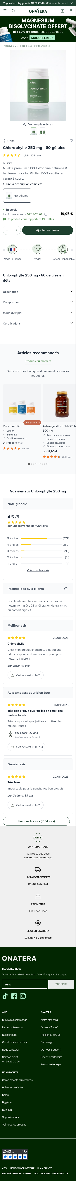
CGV (4, 1168)
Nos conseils (9, 1034)
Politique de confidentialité (51, 1173)
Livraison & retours (13, 1027)
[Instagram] (23, 996)
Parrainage (47, 1042)
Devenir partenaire (51, 1057)
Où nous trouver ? (51, 1049)
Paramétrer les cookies (17, 1173)
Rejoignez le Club (51, 1034)
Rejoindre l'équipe (51, 1064)
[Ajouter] (18, 230)
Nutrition (7, 1109)
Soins (5, 1094)
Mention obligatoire (22, 1168)
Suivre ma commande (14, 1019)
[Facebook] (14, 996)
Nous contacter (10, 1049)
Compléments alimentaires (17, 1080)
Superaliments (10, 1117)
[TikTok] (5, 996)
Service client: (11, 1059)
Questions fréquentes (14, 1042)
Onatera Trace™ (49, 1027)
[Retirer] (6, 230)
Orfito (11, 141)
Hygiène (7, 1102)
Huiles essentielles (12, 1087)
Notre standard (49, 1019)
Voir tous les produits (14, 1124)
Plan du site (44, 1168)
